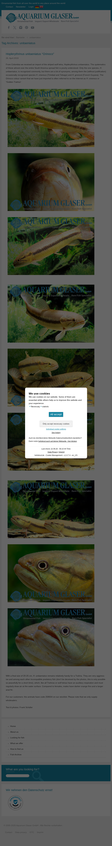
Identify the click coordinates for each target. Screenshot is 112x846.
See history (56, 433)
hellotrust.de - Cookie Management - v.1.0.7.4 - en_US (56, 455)
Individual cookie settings (56, 429)
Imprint (61, 452)
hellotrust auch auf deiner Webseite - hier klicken (57, 441)
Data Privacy (53, 452)
